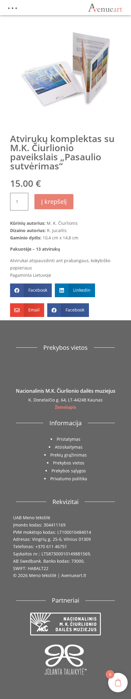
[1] (66, 123)
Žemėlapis (65, 407)
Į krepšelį (54, 201)
